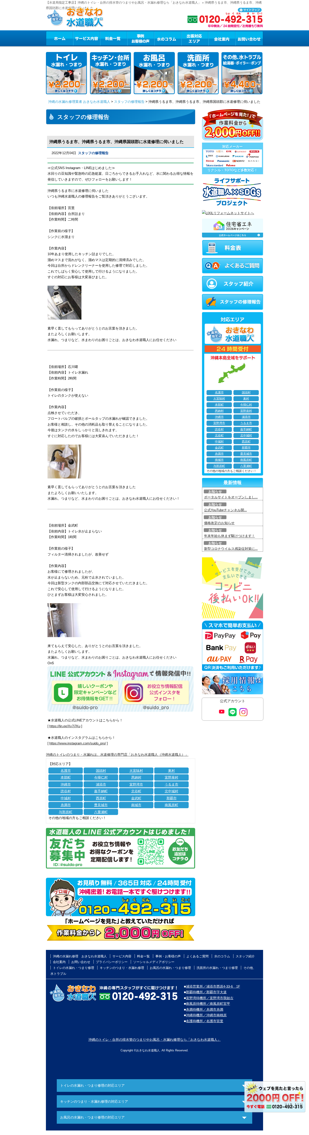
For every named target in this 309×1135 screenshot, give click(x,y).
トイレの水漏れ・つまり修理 (73, 968)
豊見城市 (101, 805)
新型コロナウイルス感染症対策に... (231, 549)
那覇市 (171, 798)
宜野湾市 (136, 784)
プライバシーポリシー (112, 962)
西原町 (101, 798)
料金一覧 (113, 38)
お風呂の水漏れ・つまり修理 (170, 968)
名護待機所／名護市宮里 (204, 1021)
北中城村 (171, 791)
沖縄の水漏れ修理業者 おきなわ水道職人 (79, 102)
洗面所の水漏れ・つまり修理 (217, 968)
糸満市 (66, 805)
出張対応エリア (194, 38)
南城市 (136, 805)
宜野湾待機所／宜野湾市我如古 (209, 998)
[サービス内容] (78, 38)
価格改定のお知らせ (219, 523)
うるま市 (171, 784)
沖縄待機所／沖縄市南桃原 (206, 1015)
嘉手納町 (101, 791)
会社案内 (221, 38)
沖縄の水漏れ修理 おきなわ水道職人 (80, 956)
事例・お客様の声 (140, 38)
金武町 (136, 798)
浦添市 (101, 784)
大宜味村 (136, 770)
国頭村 (101, 770)
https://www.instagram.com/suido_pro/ (77, 743)
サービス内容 (86, 38)
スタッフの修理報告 (129, 102)
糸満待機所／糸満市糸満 (204, 1009)
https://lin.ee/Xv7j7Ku (64, 726)
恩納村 (136, 777)
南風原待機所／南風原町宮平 (208, 1003)
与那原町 (65, 812)
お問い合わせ (249, 38)
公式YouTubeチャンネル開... (225, 510)
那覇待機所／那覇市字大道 (206, 992)
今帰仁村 (101, 777)
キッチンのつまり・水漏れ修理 (122, 968)
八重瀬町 (101, 812)
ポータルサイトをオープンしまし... (231, 497)
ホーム (59, 38)
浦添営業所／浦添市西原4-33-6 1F (213, 986)
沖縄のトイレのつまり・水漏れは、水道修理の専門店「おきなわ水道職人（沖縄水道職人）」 (117, 754)
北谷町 (136, 791)
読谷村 (66, 791)
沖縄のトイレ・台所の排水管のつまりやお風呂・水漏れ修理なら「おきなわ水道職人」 (154, 1039)
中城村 (66, 798)
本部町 (66, 777)
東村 (171, 770)
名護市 (66, 770)
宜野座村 (171, 777)
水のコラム (167, 38)
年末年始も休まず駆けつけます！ (229, 536)
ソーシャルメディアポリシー (153, 962)
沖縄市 (66, 784)
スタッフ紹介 (245, 956)
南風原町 (171, 805)
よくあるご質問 (197, 956)
